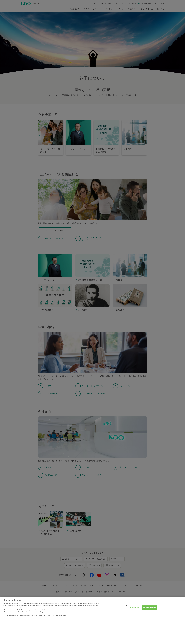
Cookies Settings (133, 607)
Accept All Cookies (149, 607)
